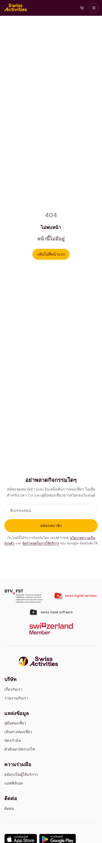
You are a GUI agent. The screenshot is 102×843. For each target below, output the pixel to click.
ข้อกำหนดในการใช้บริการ (40, 543)
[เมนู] (94, 8)
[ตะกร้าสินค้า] (82, 8)
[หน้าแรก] (15, 8)
